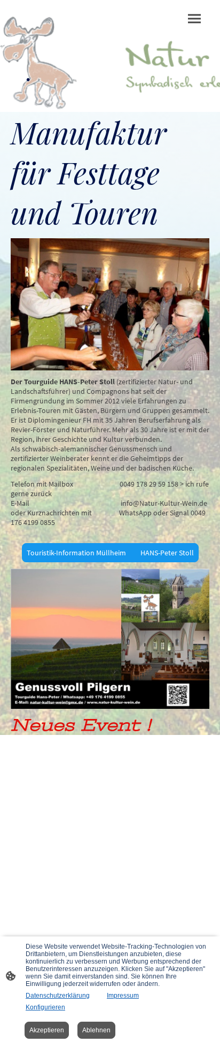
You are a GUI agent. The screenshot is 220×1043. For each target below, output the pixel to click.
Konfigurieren (45, 1007)
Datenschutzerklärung (58, 995)
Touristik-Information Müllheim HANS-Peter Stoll (110, 552)
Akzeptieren (46, 1030)
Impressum (123, 995)
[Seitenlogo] (59, 96)
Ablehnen (96, 1030)
